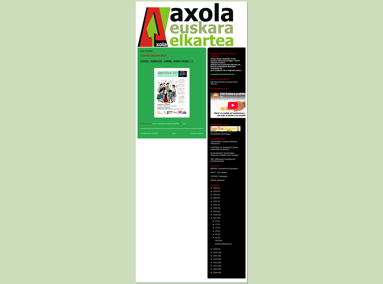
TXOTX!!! (218, 241)
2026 (215, 188)
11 (216, 224)
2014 (215, 256)
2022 (215, 201)
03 (216, 234)
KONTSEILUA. (216, 147)
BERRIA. (214, 169)
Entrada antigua (196, 133)
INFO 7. (214, 172)
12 (216, 221)
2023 (215, 198)
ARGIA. (213, 180)
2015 (215, 252)
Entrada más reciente (149, 133)
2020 (215, 208)
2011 (215, 266)
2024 (215, 195)
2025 (215, 191)
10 (216, 228)
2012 (215, 262)
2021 (215, 205)
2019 (215, 211)
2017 (215, 218)
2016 (215, 249)
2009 (215, 273)
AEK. (213, 159)
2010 (215, 269)
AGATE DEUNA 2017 (223, 244)
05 (216, 231)
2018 (215, 215)
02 (216, 238)
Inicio (174, 133)
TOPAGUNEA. (216, 142)
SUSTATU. (215, 176)
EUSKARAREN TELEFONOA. (223, 153)
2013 (215, 259)
